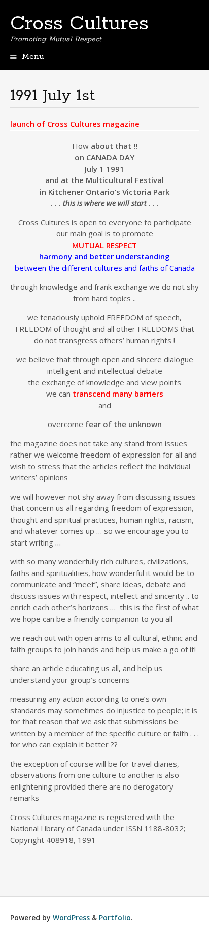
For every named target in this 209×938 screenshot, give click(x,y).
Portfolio (115, 917)
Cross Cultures (79, 24)
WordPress (71, 917)
